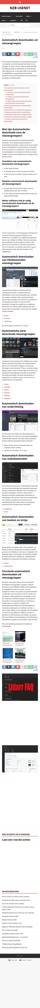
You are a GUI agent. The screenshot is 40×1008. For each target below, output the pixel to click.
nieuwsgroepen (10, 149)
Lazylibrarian (8, 566)
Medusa (6, 390)
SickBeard (7, 398)
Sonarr (6, 384)
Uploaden (19, 16)
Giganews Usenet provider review (12, 923)
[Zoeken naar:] (20, 25)
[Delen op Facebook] (4, 55)
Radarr (6, 315)
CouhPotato (8, 321)
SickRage (7, 395)
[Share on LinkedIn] (13, 55)
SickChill (7, 387)
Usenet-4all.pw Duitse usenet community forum (16, 900)
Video (28, 16)
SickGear (7, 393)
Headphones (8, 509)
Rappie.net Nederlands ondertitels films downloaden (17, 927)
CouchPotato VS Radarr (20, 325)
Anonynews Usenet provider (10, 916)
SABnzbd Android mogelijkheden (12, 944)
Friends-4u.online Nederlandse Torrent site (14, 947)
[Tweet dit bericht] (8, 55)
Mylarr (6, 563)
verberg (12, 85)
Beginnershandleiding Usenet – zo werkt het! (15, 937)
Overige (13, 20)
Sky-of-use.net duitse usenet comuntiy (13, 903)
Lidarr (6, 512)
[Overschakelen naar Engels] (26, 21)
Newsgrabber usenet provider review (12, 933)
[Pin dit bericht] (17, 55)
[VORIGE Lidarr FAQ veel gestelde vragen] (20, 708)
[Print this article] (26, 55)
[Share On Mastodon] (35, 55)
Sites (3, 20)
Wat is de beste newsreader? (10, 930)
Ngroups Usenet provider (9, 920)
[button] (2, 13)
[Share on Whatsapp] (31, 55)
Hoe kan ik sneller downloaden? (11, 940)
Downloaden (6, 16)
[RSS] (20, 2)
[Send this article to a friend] (22, 55)
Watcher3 (7, 318)
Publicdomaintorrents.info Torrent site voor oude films (18, 913)
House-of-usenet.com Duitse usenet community (15, 896)
